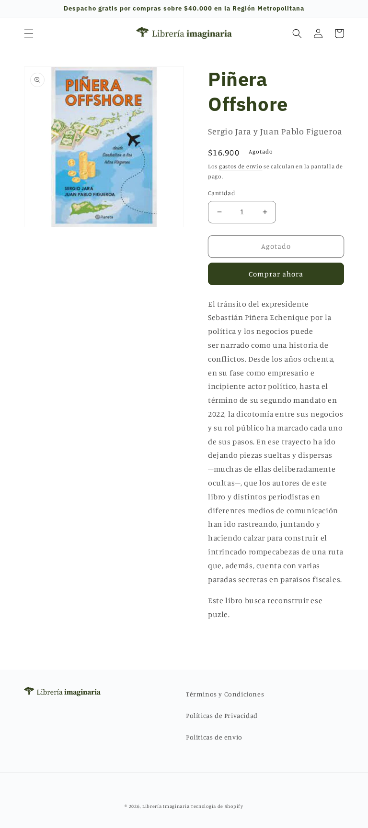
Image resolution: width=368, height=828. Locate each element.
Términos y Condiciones (225, 694)
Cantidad (221, 193)
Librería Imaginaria (165, 806)
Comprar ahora (276, 273)
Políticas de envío (214, 737)
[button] (28, 33)
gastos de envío (241, 166)
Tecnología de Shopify (217, 806)
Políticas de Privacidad (222, 715)
